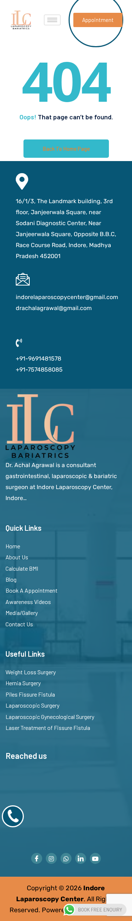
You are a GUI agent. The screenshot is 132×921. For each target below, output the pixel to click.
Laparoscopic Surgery (32, 705)
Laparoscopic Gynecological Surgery (50, 716)
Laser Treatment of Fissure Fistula (48, 727)
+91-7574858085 (39, 369)
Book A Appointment (32, 590)
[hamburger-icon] (52, 20)
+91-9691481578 (38, 358)
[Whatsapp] (66, 858)
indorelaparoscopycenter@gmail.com (67, 297)
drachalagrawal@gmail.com (54, 308)
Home (13, 545)
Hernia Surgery (23, 682)
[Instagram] (51, 858)
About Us (17, 556)
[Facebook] (36, 858)
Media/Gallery (22, 612)
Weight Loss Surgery (31, 671)
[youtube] (95, 858)
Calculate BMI (22, 568)
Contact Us (19, 623)
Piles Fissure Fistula (30, 694)
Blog (11, 579)
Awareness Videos (28, 601)
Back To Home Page (66, 148)
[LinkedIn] (80, 858)
